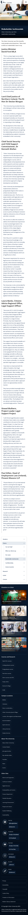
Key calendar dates (7, 755)
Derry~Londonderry (6, 707)
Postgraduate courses (7, 669)
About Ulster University (8, 743)
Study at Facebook (14, 834)
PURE (3, 690)
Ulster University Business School (10, 648)
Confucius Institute (6, 781)
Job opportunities (6, 751)
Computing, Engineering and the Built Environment (9, 617)
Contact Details (6, 747)
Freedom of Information (8, 897)
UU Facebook (12, 838)
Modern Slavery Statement (9, 901)
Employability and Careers (8, 789)
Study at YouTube (13, 845)
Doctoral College (6, 685)
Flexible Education (6, 798)
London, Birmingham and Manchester (11, 716)
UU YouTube (12, 849)
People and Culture (6, 806)
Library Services (5, 728)
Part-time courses (6, 673)
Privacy (4, 881)
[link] (14, 597)
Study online (5, 681)
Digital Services (5, 785)
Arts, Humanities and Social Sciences (11, 601)
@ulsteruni (11, 872)
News (3, 763)
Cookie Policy (5, 893)
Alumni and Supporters (7, 777)
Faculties (4, 759)
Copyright (4, 889)
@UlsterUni (11, 826)
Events (3, 767)
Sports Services (5, 724)
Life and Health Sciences (8, 633)
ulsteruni (11, 864)
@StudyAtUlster (13, 823)
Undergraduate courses (7, 665)
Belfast (3, 699)
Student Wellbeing (6, 810)
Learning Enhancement (7, 802)
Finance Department (6, 793)
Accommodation (6, 720)
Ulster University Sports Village (10, 712)
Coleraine (4, 703)
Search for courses (7, 661)
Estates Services (5, 732)
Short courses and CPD (7, 677)
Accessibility (5, 885)
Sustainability (5, 814)
